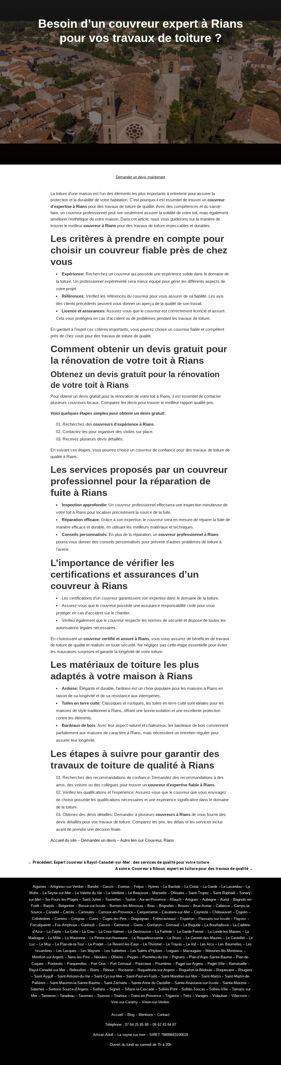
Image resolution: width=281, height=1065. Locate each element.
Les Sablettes (115, 951)
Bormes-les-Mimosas (126, 906)
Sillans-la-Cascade (139, 989)
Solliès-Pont (168, 989)
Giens (138, 925)
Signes (114, 989)
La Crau (88, 932)
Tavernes (85, 996)
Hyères (153, 887)
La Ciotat (191, 887)
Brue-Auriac (202, 906)
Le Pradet (95, 944)
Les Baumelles (230, 944)
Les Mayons (90, 951)
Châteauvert (222, 912)
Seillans (99, 989)
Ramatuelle (238, 964)
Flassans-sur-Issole (214, 919)
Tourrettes (113, 899)
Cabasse (223, 906)
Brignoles (166, 906)
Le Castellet (235, 938)
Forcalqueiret (40, 925)
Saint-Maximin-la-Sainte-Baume (75, 983)
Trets (187, 996)
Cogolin (242, 912)
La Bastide (171, 887)
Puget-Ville (216, 964)
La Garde (210, 887)
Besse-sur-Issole (91, 906)
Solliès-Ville (218, 989)
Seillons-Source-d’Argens (69, 989)
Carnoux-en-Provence (116, 912)
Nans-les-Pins (79, 957)
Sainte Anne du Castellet (150, 983)
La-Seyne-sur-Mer (57, 893)
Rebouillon (77, 970)
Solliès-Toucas (193, 989)
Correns (61, 919)
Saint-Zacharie (115, 983)
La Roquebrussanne (147, 938)
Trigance (172, 996)
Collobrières (41, 919)
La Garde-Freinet (190, 932)
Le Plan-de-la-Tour (69, 944)
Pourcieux (143, 964)
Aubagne (209, 899)
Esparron (187, 919)
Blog (130, 1015)
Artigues (191, 899)
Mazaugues (192, 951)
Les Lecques (66, 951)
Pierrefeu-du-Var (155, 957)
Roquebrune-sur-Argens (156, 970)
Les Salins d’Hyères (146, 951)
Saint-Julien (91, 899)
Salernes (37, 989)
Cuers (94, 919)
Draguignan (140, 919)
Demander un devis (98, 840)
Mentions (146, 1015)
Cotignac (78, 919)
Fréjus (139, 887)
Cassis (108, 887)
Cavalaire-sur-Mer (176, 912)
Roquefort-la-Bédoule (195, 970)
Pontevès (55, 964)
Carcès (68, 912)
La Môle (54, 938)
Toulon (130, 899)
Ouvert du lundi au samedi (130, 1045)
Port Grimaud (120, 964)
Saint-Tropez (199, 893)
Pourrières (163, 964)
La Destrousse (139, 932)
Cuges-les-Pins (115, 919)
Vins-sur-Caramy (124, 1002)
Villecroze (239, 996)
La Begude (191, 925)
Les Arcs (207, 944)
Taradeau (67, 996)
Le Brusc (174, 938)
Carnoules (86, 912)
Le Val (191, 944)
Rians (94, 970)
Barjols (48, 906)
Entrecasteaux (164, 919)
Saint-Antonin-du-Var (73, 976)
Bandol (93, 887)
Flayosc (240, 919)
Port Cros (98, 964)
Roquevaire (225, 970)
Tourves (103, 996)
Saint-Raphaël (224, 893)
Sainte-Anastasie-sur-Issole (196, 983)
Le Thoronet (152, 944)
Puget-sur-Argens (189, 964)
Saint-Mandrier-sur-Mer (179, 976)
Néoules (100, 957)
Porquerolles (77, 964)
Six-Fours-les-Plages (61, 899)
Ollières (117, 957)
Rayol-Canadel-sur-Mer (47, 970)
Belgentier (66, 906)
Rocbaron (125, 970)
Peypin (132, 957)
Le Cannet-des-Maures (204, 938)
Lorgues (172, 951)
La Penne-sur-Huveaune (108, 938)
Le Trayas (174, 944)
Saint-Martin (211, 976)
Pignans (178, 957)
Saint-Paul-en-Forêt (141, 976)
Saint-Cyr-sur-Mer (108, 976)
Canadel (52, 912)
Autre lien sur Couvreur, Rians (147, 840)
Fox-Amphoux (66, 925)
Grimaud (172, 925)
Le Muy (45, 944)
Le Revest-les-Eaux (123, 944)
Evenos (124, 887)
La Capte (54, 932)
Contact (163, 1015)
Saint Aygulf (43, 976)
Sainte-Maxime (234, 983)
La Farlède (163, 932)
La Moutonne (75, 938)
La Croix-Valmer (111, 932)
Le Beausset (138, 893)
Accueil (117, 1015)
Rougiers (245, 970)
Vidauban (219, 996)
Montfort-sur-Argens (48, 957)
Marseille (159, 893)
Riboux (108, 970)
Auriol (224, 899)
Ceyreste (201, 912)
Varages (201, 996)
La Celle (71, 932)
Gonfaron (154, 925)
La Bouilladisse (216, 925)
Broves (183, 906)
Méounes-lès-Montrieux (224, 951)
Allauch (175, 899)
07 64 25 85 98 (137, 1024)
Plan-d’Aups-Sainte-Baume (210, 957)
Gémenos (122, 925)
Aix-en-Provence (152, 899)
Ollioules (177, 893)
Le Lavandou (231, 887)
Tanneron (48, 996)
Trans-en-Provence (146, 996)
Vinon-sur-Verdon (155, 1002)
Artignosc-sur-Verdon (66, 887)
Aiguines (39, 887)
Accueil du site (63, 840)
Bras (151, 906)
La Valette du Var (88, 893)
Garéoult (88, 925)
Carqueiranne (147, 912)
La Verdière (115, 893)
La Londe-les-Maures (224, 932)
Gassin (104, 925)
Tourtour (120, 996)
